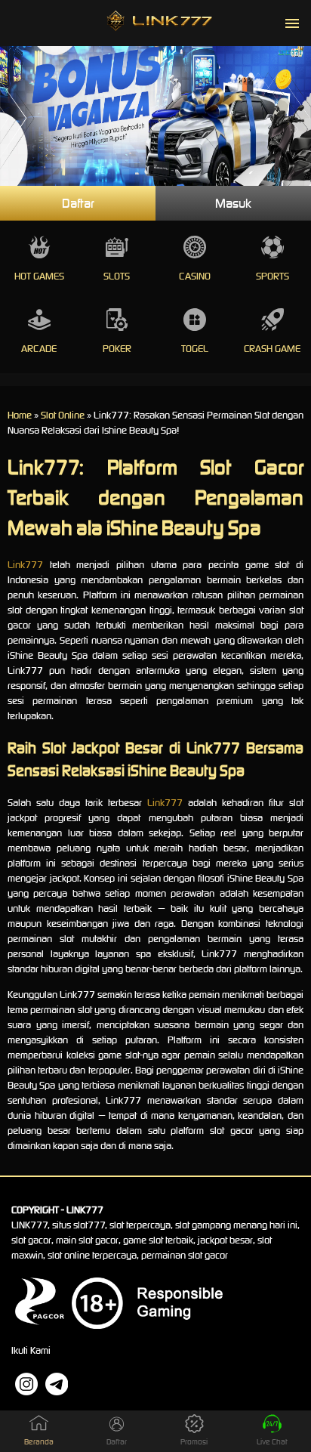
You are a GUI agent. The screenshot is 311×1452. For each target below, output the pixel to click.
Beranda (39, 1442)
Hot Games (39, 276)
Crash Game (272, 348)
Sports (272, 276)
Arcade (39, 348)
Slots (116, 276)
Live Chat (272, 1442)
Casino (195, 276)
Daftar (78, 203)
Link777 (25, 564)
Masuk (233, 203)
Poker (117, 348)
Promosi (194, 1442)
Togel (194, 348)
